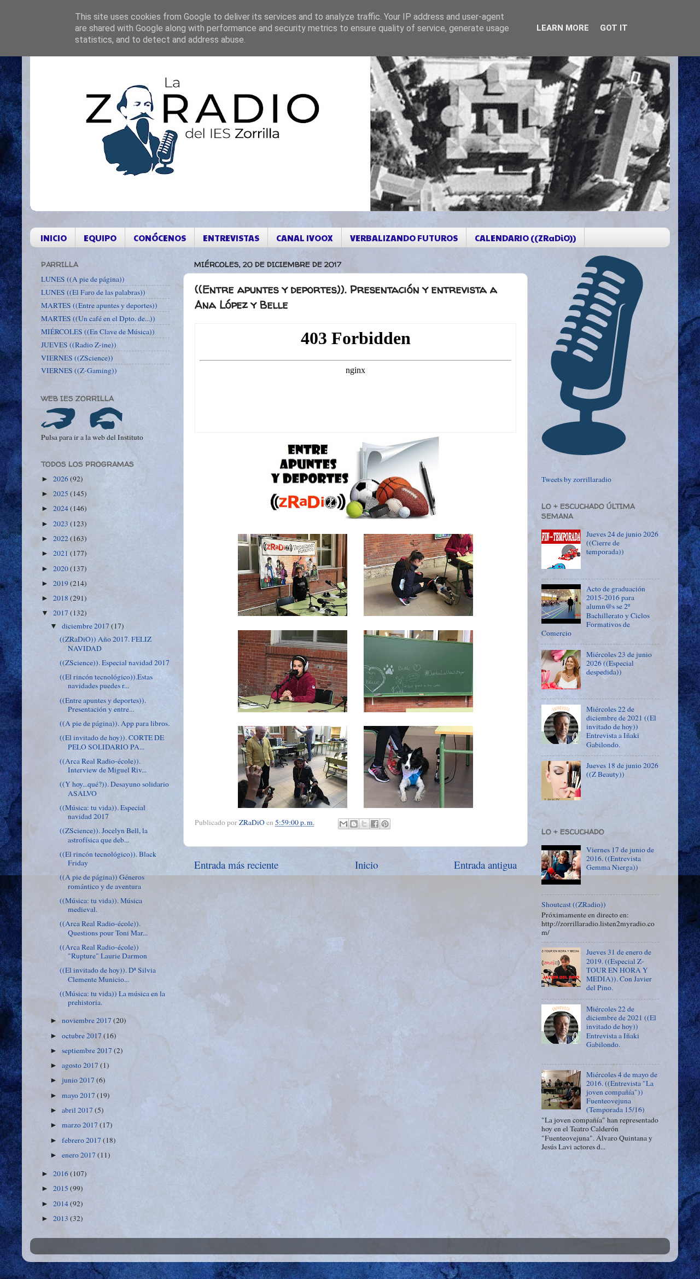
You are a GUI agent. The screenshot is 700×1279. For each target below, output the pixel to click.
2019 (61, 583)
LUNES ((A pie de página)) (83, 279)
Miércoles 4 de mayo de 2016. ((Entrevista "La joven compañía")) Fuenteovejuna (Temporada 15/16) (621, 1092)
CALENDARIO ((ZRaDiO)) (525, 237)
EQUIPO (100, 237)
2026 (61, 479)
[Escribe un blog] (353, 823)
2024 (61, 508)
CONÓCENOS (159, 237)
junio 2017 (79, 1080)
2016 (61, 1173)
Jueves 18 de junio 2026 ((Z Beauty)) (622, 769)
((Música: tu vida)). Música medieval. (101, 905)
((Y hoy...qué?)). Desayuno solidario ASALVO (114, 788)
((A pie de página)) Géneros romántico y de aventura (102, 881)
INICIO (53, 237)
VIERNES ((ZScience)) (77, 358)
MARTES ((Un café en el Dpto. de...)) (98, 318)
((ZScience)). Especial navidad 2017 (115, 662)
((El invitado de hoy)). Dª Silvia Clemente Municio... (108, 974)
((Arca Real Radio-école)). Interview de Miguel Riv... (103, 765)
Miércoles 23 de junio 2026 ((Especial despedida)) (619, 663)
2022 (61, 538)
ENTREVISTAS (231, 237)
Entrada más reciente (236, 864)
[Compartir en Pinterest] (385, 823)
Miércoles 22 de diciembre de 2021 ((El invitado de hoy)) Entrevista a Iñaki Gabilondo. (621, 726)
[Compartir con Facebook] (374, 823)
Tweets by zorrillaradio (576, 479)
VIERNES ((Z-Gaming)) (79, 370)
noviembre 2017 (87, 1020)
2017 (61, 613)
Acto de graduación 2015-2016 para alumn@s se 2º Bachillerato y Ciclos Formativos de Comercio (595, 611)
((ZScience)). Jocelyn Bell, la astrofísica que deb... (104, 834)
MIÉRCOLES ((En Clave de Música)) (98, 331)
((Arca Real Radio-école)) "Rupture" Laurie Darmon (103, 951)
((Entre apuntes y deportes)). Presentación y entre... (103, 704)
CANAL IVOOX (304, 237)
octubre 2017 (82, 1035)
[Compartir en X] (364, 823)
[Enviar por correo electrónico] (343, 823)
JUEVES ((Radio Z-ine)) (78, 345)
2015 (61, 1188)
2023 (61, 523)
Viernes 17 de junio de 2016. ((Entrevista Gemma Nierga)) (620, 858)
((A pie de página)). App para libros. (115, 723)
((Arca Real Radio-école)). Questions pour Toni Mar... (104, 927)
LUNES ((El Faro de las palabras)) (93, 292)
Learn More (562, 28)
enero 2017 (79, 1155)
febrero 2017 (82, 1140)
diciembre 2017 (86, 626)
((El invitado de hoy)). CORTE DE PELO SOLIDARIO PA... (112, 741)
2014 (61, 1203)
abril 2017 (78, 1110)
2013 (61, 1218)
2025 (61, 493)
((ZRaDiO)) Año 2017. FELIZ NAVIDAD (105, 643)
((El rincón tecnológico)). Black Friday (108, 858)
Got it (614, 28)
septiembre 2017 (88, 1050)
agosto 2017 (81, 1065)
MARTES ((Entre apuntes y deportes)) (99, 305)
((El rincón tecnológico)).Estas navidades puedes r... (106, 681)
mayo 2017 (79, 1095)
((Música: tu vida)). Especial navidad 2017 (102, 812)
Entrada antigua (485, 864)
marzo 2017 (81, 1125)
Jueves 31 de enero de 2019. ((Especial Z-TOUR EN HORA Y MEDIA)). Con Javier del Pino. (619, 969)
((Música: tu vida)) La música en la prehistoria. (112, 998)
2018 (61, 598)
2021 (61, 553)
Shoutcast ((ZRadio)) (573, 904)
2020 (61, 568)
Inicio (366, 864)
